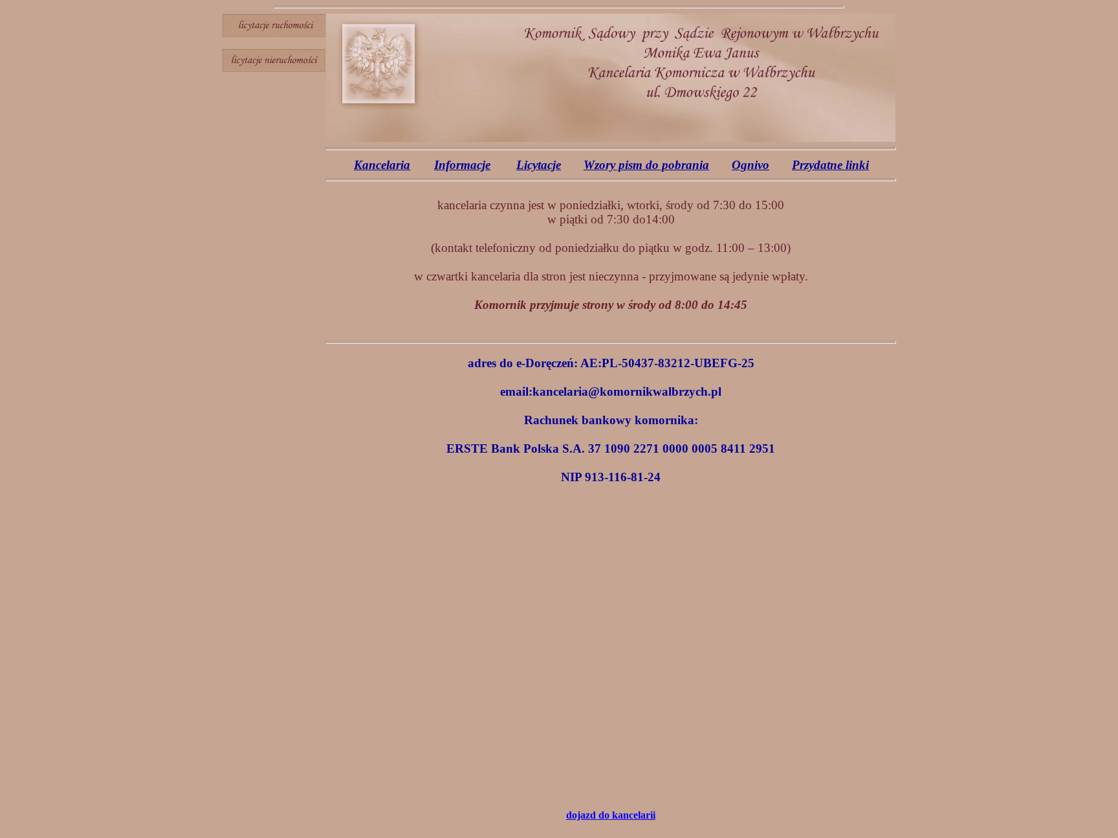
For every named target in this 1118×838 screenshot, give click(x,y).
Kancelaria (382, 165)
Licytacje (538, 165)
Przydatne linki (830, 165)
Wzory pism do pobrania (646, 165)
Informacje (462, 165)
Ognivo (750, 165)
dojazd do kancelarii (610, 815)
